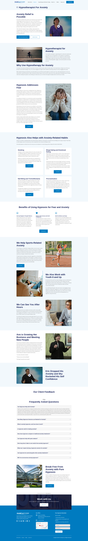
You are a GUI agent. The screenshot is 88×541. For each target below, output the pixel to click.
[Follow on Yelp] (25, 521)
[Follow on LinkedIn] (23, 521)
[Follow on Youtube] (21, 521)
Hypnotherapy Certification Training (44, 2)
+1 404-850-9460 (41, 520)
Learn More (29, 126)
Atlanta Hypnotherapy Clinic (41, 493)
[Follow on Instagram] (29, 521)
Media (58, 2)
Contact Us (70, 2)
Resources (62, 2)
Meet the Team (35, 37)
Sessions (34, 2)
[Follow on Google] (27, 521)
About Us (52, 2)
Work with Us (30, 2)
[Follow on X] (19, 521)
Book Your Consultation (23, 37)
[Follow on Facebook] (17, 521)
